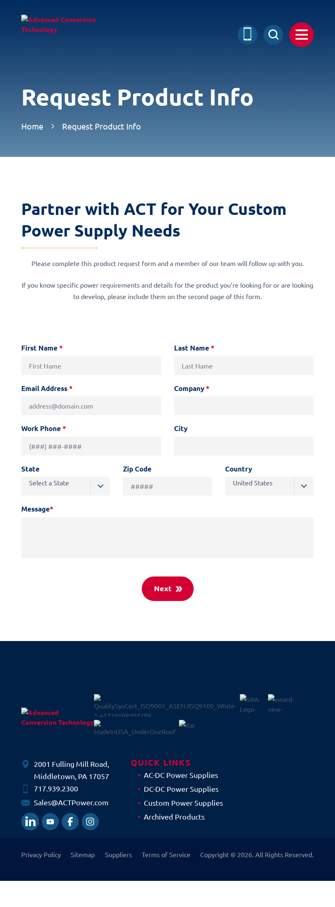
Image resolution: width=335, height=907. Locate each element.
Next (163, 588)
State (30, 469)
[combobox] (65, 486)
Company (192, 388)
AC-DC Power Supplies (181, 775)
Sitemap (83, 854)
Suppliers (118, 854)
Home (32, 126)
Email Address (47, 388)
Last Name (194, 348)
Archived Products (174, 816)
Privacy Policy (41, 854)
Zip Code (137, 469)
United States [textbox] (252, 482)
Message (37, 509)
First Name (42, 348)
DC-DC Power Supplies (181, 788)
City (181, 428)
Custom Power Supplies (183, 802)
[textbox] (69, 482)
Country (238, 469)
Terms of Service (166, 854)
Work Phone (43, 428)
